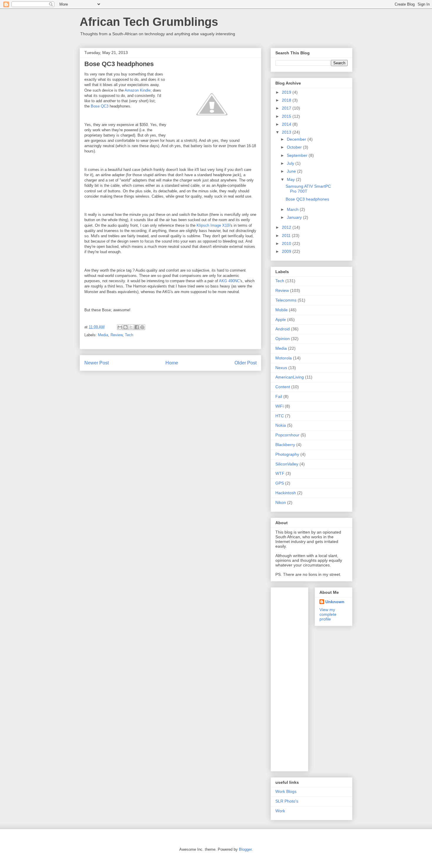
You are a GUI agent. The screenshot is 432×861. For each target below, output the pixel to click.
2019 (287, 92)
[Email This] (120, 327)
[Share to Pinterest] (142, 327)
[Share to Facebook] (137, 327)
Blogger (245, 849)
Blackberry (285, 444)
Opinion (282, 338)
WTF (279, 473)
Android (282, 329)
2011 (287, 235)
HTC (279, 415)
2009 (287, 251)
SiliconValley (286, 464)
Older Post (246, 362)
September (298, 155)
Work (280, 810)
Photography (287, 454)
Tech (129, 335)
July (291, 163)
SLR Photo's (286, 801)
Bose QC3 (99, 106)
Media (103, 335)
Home (171, 362)
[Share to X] (131, 327)
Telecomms (286, 300)
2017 (287, 108)
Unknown (334, 601)
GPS (279, 483)
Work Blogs (286, 791)
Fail (278, 396)
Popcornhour (287, 435)
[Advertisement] (298, 678)
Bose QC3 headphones (307, 199)
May (291, 179)
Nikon (280, 502)
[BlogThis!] (125, 327)
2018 (287, 100)
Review (116, 335)
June (292, 171)
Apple (280, 319)
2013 (287, 132)
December (297, 139)
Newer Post (96, 362)
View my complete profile (327, 614)
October (295, 147)
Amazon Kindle (137, 90)
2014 (287, 124)
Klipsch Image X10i (213, 225)
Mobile (281, 309)
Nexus (281, 367)
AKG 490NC (229, 281)
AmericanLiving (289, 377)
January (295, 217)
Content (282, 386)
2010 (287, 243)
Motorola (283, 358)
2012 (287, 227)
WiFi (279, 406)
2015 (287, 116)
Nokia (280, 425)
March (293, 209)
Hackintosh (285, 492)
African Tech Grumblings (149, 21)
